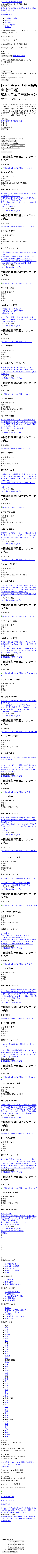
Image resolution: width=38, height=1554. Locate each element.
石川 (6, 1383)
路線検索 (16, 56)
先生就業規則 (10, 1300)
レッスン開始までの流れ (14, 1296)
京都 (6, 1358)
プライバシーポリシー (13, 1312)
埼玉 (6, 1330)
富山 (6, 1381)
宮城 (6, 1370)
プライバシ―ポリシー (9, 1519)
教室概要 (8, 1308)
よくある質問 (10, 25)
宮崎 (6, 1432)
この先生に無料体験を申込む (11, 211)
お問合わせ (9, 1318)
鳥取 (6, 1400)
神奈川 (7, 1334)
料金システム (10, 1268)
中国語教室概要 (26, 1462)
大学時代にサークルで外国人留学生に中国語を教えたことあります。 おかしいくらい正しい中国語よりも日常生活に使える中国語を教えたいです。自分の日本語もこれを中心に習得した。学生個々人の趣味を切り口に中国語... (18, 764)
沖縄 (6, 1436)
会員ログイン (6, 8)
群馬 (6, 1341)
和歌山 (7, 1356)
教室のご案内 (31, 8)
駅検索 (22, 56)
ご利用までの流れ (11, 18)
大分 (6, 1430)
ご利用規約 (9, 1314)
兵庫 (6, 1347)
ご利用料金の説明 (7, 1510)
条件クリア (5, 53)
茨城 (6, 1336)
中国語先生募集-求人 (12, 1292)
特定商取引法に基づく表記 (14, 1316)
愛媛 (6, 1415)
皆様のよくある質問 (12, 1266)
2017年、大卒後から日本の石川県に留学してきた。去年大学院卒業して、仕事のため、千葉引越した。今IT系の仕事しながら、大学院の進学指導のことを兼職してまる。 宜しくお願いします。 (18, 424)
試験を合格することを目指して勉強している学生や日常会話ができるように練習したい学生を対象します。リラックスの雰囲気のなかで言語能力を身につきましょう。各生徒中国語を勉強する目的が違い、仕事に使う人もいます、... (18, 1109)
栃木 (6, 1339)
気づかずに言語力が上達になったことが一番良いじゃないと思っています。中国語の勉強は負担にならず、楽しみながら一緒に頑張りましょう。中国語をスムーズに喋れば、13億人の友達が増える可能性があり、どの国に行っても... (18, 1163)
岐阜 (6, 1392)
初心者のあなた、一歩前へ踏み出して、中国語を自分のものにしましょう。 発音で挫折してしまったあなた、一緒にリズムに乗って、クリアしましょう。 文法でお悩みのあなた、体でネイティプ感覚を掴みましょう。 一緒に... (18, 200)
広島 (6, 1407)
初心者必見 (9, 1280)
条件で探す (5, 123)
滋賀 (6, 1351)
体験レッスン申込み (12, 1270)
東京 (6, 1328)
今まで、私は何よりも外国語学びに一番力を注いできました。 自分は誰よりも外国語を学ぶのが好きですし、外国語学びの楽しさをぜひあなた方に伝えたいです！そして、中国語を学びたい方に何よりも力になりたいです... (18, 1050)
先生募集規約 (10, 1298)
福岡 (6, 1422)
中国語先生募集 (6, 14)
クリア (3, 149)
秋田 (6, 1368)
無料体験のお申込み (18, 8)
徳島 (6, 1411)
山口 (6, 1409)
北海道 (7, 1362)
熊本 (6, 1428)
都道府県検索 (6, 121)
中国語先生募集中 (7, 10)
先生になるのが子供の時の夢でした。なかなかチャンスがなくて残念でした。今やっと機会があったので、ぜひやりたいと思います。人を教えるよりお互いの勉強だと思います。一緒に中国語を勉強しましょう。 (18, 994)
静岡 (6, 1394)
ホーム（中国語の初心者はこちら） (14, 1508)
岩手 (6, 1366)
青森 (6, 1364)
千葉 (6, 1332)
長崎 (6, 1426)
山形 (6, 1373)
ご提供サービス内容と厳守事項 (16, 1310)
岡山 (6, 1405)
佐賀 (6, 1424)
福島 (6, 1375)
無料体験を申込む (7, 36)
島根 (6, 1402)
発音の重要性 (10, 1282)
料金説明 (8, 20)
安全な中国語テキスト (13, 1284)
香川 (6, 1413)
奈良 (6, 1353)
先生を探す (9, 22)
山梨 (6, 1387)
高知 (6, 1417)
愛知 (6, 1396)
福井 (6, 1385)
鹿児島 (7, 1434)
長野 (6, 1390)
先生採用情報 (10, 1294)
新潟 (6, 1379)
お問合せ (8, 27)
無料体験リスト (6, 6)
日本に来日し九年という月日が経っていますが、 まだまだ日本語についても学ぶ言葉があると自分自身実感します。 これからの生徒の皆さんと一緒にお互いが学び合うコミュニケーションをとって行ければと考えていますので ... (18, 824)
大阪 (6, 1345)
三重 (6, 1349)
